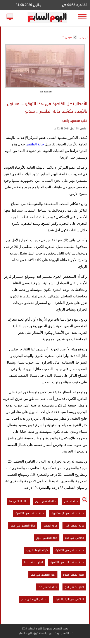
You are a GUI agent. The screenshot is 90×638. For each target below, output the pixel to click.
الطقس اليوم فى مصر (34, 599)
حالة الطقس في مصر (22, 525)
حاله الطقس (50, 525)
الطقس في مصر (74, 537)
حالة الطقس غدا (18, 501)
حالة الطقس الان (74, 525)
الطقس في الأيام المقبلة (69, 599)
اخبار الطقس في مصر (43, 574)
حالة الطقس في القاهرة (30, 513)
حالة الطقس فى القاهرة (69, 550)
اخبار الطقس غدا (33, 562)
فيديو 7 (67, 37)
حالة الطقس (35, 144)
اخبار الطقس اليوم (73, 574)
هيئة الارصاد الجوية (37, 550)
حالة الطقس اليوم (45, 501)
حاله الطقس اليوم (46, 537)
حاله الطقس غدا (47, 587)
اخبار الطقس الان (74, 587)
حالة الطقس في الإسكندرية (68, 513)
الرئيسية (83, 37)
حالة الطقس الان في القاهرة (67, 562)
